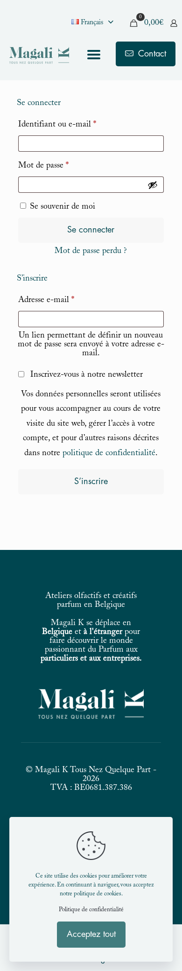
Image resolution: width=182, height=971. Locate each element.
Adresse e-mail (65, 300)
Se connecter (90, 229)
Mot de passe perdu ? (91, 251)
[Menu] (93, 55)
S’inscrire (91, 481)
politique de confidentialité (109, 453)
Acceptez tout (91, 934)
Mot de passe (63, 165)
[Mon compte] (174, 23)
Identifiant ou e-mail (76, 124)
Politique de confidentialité (91, 910)
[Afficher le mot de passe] (152, 185)
